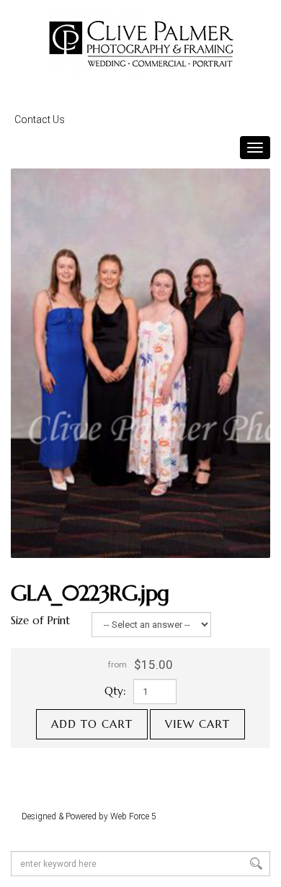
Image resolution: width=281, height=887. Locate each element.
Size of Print (40, 620)
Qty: (115, 691)
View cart (197, 724)
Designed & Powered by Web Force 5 (89, 816)
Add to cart (92, 724)
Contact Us (39, 119)
